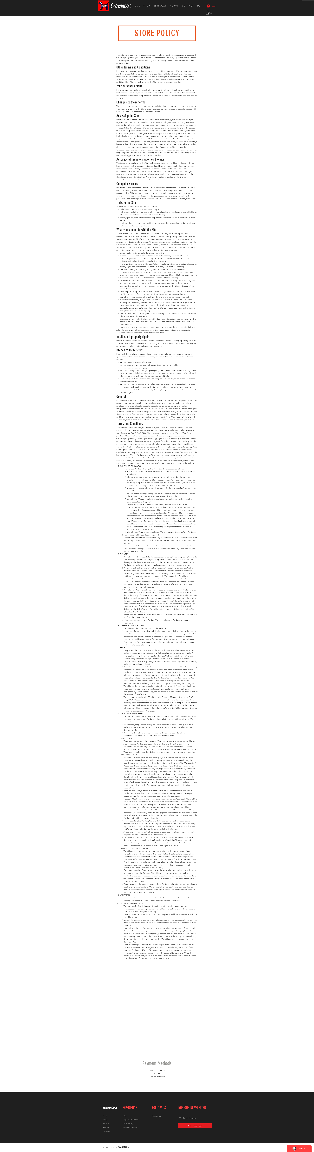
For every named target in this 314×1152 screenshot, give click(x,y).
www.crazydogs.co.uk (182, 55)
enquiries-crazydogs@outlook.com (131, 139)
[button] (210, 12)
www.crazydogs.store (125, 57)
